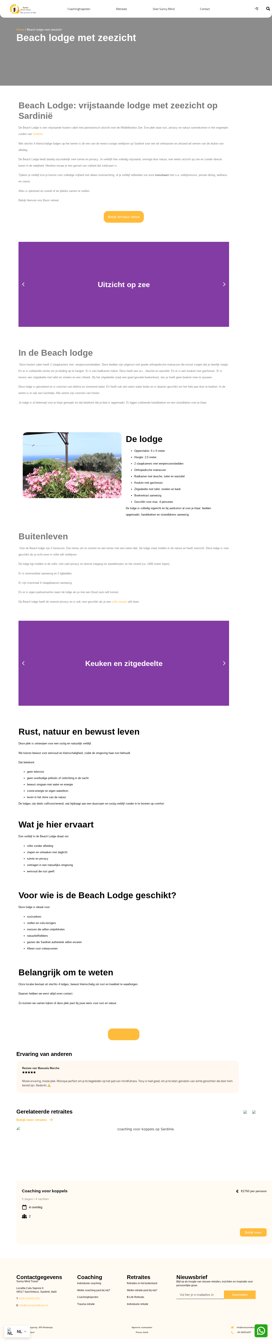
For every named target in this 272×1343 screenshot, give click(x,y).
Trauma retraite (86, 1304)
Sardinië (38, 134)
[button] (268, 8)
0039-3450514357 (29, 1298)
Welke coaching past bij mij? (93, 1290)
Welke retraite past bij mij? (142, 1290)
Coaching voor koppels (44, 1191)
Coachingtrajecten (87, 1297)
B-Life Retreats (135, 1297)
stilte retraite (119, 601)
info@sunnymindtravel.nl (33, 1305)
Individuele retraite (137, 1304)
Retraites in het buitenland (142, 1283)
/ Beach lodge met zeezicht (39, 29)
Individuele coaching (89, 1283)
